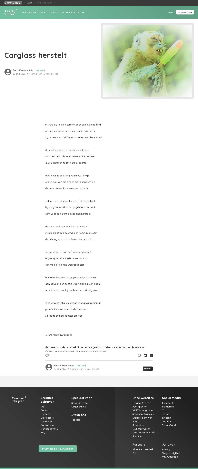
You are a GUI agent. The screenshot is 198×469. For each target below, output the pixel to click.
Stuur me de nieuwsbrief (57, 449)
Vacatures (46, 421)
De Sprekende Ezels (143, 432)
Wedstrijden (29, 12)
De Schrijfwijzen (141, 428)
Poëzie (147, 368)
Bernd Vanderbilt (23, 70)
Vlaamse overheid (142, 449)
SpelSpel (137, 436)
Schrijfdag (138, 425)
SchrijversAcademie (143, 414)
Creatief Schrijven (142, 403)
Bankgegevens (49, 428)
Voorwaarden (170, 456)
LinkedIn (167, 417)
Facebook (168, 403)
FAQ (84, 12)
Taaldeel (76, 419)
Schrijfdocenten (80, 403)
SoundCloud (169, 425)
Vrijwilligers (47, 417)
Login (170, 12)
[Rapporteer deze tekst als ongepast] (139, 355)
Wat (43, 406)
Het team (46, 414)
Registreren (185, 12)
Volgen (40, 70)
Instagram (168, 406)
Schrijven (53, 12)
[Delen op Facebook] (151, 356)
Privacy (166, 449)
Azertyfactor (12, 3)
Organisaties (78, 406)
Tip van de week (70, 12)
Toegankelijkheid (171, 453)
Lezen (42, 12)
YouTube (167, 421)
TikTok (165, 414)
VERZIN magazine (142, 410)
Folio (135, 453)
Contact (45, 410)
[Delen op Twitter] (145, 356)
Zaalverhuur (48, 425)
